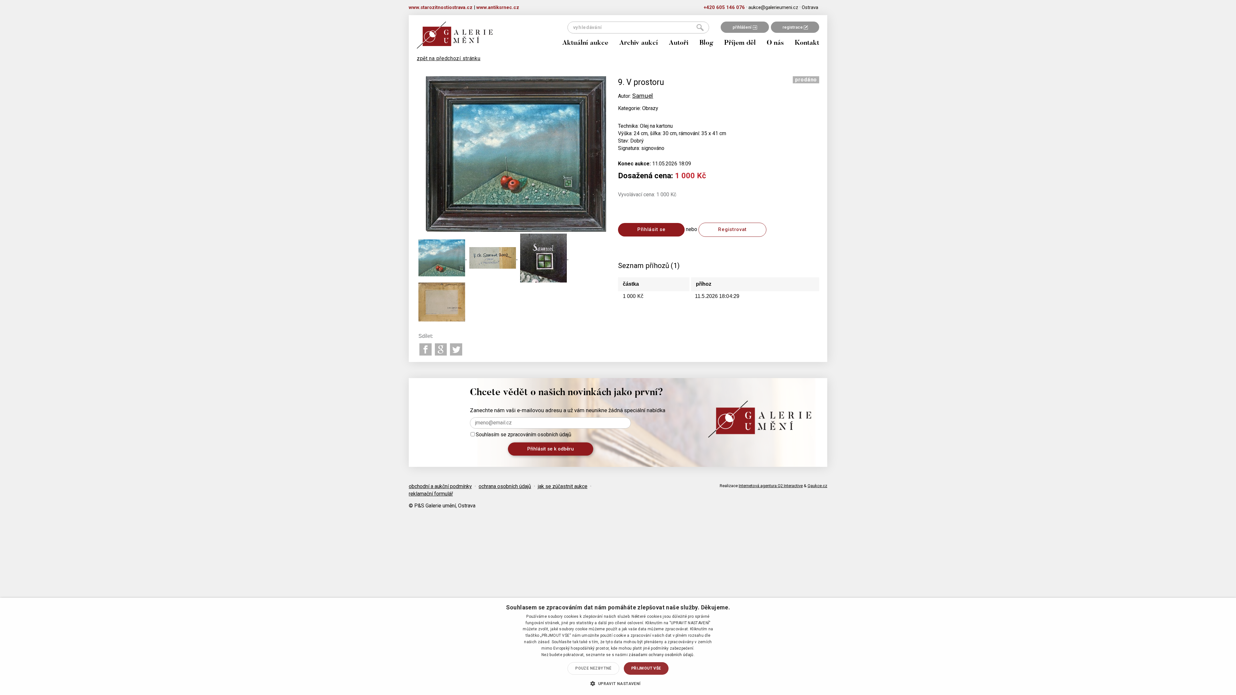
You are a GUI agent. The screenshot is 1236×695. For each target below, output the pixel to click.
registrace (793, 27)
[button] (618, 683)
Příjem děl (740, 43)
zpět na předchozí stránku (449, 58)
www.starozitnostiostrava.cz (441, 7)
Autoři (678, 43)
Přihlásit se (651, 229)
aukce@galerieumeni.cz (773, 7)
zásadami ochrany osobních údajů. (662, 655)
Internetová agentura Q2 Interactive (771, 485)
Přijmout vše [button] (646, 668)
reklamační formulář (431, 494)
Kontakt (807, 43)
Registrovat (732, 229)
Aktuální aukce (585, 43)
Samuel (642, 95)
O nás (775, 43)
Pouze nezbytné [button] (593, 668)
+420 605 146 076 (724, 7)
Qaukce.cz (817, 485)
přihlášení (742, 27)
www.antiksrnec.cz (497, 7)
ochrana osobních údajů (505, 486)
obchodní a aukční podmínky (440, 486)
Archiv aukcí (638, 43)
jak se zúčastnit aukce (562, 486)
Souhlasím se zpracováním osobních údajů (523, 434)
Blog (706, 43)
